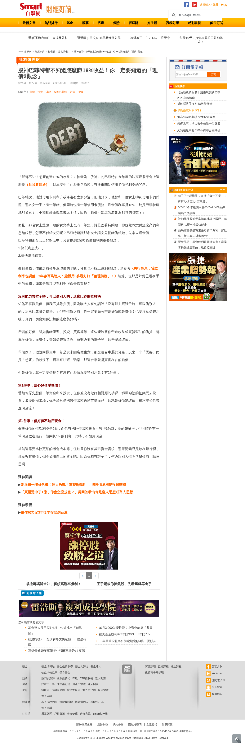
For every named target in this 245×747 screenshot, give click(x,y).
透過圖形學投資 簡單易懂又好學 (99, 38)
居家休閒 (46, 713)
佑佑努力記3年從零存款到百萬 (44, 512)
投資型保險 (73, 690)
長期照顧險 (58, 690)
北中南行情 (63, 684)
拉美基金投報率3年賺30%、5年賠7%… (126, 634)
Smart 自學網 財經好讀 (60, 9)
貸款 (48, 91)
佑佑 (72, 91)
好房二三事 (48, 684)
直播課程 (163, 666)
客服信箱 (216, 693)
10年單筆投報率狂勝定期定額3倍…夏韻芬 (127, 641)
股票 (85, 22)
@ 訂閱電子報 (32, 593)
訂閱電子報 (218, 680)
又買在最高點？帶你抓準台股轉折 (198, 130)
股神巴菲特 (60, 91)
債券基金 (65, 672)
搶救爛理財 (66, 701)
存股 (75, 678)
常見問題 (167, 724)
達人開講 (100, 678)
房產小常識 (79, 684)
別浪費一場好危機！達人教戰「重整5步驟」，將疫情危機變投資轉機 (73, 484)
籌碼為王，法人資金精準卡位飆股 (198, 123)
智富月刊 (216, 666)
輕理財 (133, 22)
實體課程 (150, 666)
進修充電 (85, 713)
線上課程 (176, 666)
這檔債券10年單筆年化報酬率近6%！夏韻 (56, 650)
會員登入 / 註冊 (209, 4)
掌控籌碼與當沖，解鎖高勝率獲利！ (53, 584)
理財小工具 (97, 701)
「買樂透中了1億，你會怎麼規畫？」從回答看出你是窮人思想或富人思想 (77, 492)
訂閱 (213, 74)
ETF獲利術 (86, 678)
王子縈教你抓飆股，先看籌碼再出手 (124, 584)
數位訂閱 (216, 22)
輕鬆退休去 (81, 701)
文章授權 (151, 724)
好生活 (152, 22)
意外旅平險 (89, 690)
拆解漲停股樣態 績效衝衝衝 (194, 103)
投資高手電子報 (154, 672)
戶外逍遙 (59, 713)
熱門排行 (51, 22)
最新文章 (29, 22)
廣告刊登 (102, 724)
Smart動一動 (100, 713)
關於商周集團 (84, 724)
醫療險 (45, 690)
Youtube (216, 673)
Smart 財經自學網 (33, 9)
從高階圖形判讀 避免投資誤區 (196, 117)
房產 (101, 22)
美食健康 (72, 713)
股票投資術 (63, 678)
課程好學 (172, 22)
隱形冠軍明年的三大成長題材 (48, 38)
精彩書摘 (194, 22)
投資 (40, 91)
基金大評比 (81, 666)
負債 (32, 91)
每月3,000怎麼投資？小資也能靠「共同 (126, 627)
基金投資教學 (65, 666)
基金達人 (96, 666)
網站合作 (118, 724)
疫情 (80, 91)
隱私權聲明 (135, 724)
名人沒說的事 (49, 701)
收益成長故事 (49, 672)
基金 (70, 22)
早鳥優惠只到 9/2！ (189, 110)
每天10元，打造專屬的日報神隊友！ (201, 40)
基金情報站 (48, 666)
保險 (116, 22)
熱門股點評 (48, 678)
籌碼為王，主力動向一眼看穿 (150, 38)
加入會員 (216, 686)
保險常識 (103, 690)
